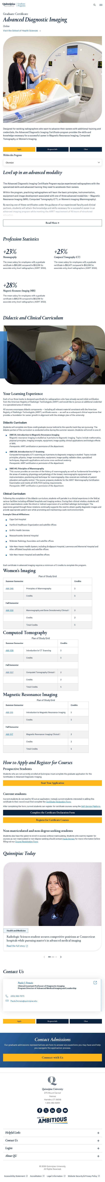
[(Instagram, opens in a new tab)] (58, 1110)
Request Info (58, 149)
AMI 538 (9, 651)
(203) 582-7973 (17, 996)
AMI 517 (9, 734)
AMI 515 (9, 713)
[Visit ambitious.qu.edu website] (52, 1120)
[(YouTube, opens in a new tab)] (65, 1110)
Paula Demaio (68, 839)
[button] (61, 957)
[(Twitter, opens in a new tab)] (46, 1110)
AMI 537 (9, 672)
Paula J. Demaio (25, 983)
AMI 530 (9, 610)
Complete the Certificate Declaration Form (52, 813)
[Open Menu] (101, 5)
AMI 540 (9, 589)
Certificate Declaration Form (58, 802)
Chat (93, 149)
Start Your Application (52, 783)
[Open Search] (94, 5)
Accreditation (37, 1176)
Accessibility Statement (16, 1176)
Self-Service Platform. (91, 806)
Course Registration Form (26, 842)
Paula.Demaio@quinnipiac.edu (23, 1001)
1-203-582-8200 (52, 1103)
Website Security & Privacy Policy (84, 1176)
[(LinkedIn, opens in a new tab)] (52, 1110)
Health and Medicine (16, 931)
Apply (26, 149)
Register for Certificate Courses (52, 820)
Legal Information (56, 1176)
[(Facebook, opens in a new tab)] (39, 1110)
